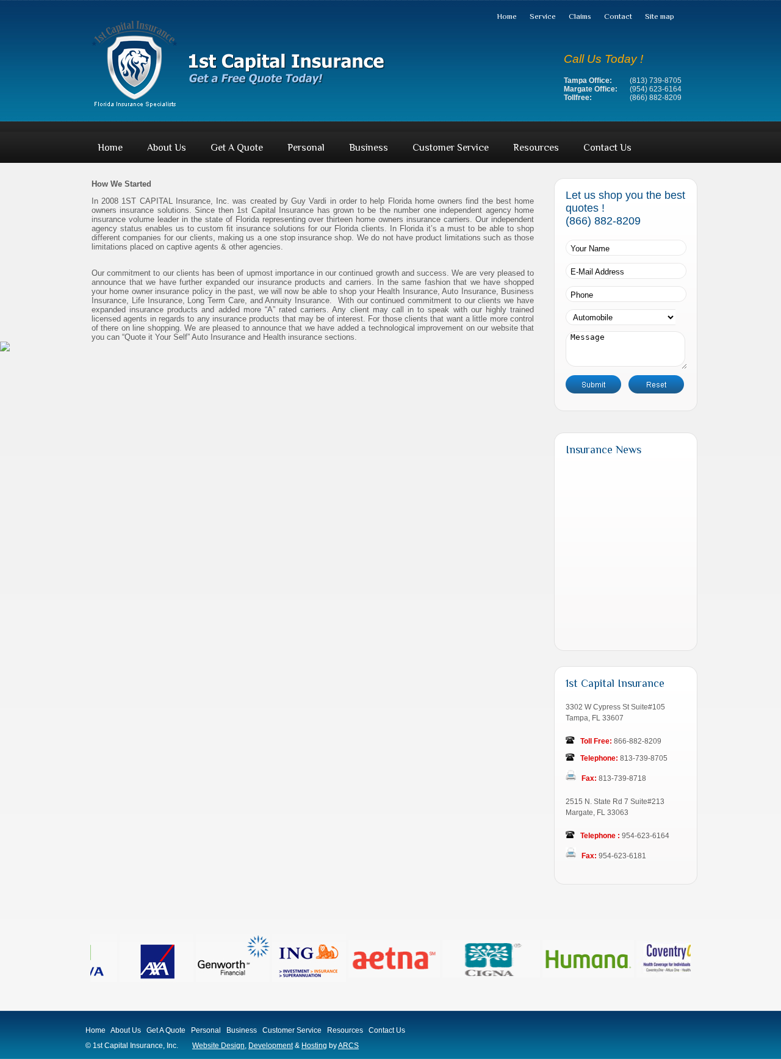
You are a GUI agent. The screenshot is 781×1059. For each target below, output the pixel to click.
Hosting (314, 1045)
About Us (166, 147)
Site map (659, 16)
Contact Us (607, 147)
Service (543, 16)
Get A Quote (237, 147)
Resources (536, 147)
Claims (580, 16)
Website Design (218, 1045)
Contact (618, 16)
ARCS (348, 1045)
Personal (306, 147)
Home (507, 16)
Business (368, 147)
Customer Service (450, 147)
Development (270, 1045)
